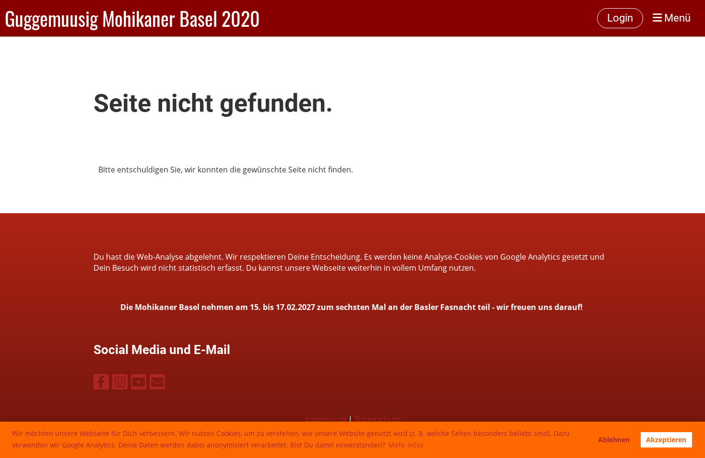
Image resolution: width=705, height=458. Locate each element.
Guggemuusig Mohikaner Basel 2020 (132, 18)
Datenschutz (377, 419)
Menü (676, 18)
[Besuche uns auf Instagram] (120, 383)
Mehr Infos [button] (405, 444)
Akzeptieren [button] (666, 439)
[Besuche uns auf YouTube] (138, 383)
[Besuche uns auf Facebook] (101, 383)
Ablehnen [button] (614, 439)
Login (620, 18)
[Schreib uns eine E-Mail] (157, 383)
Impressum (325, 419)
